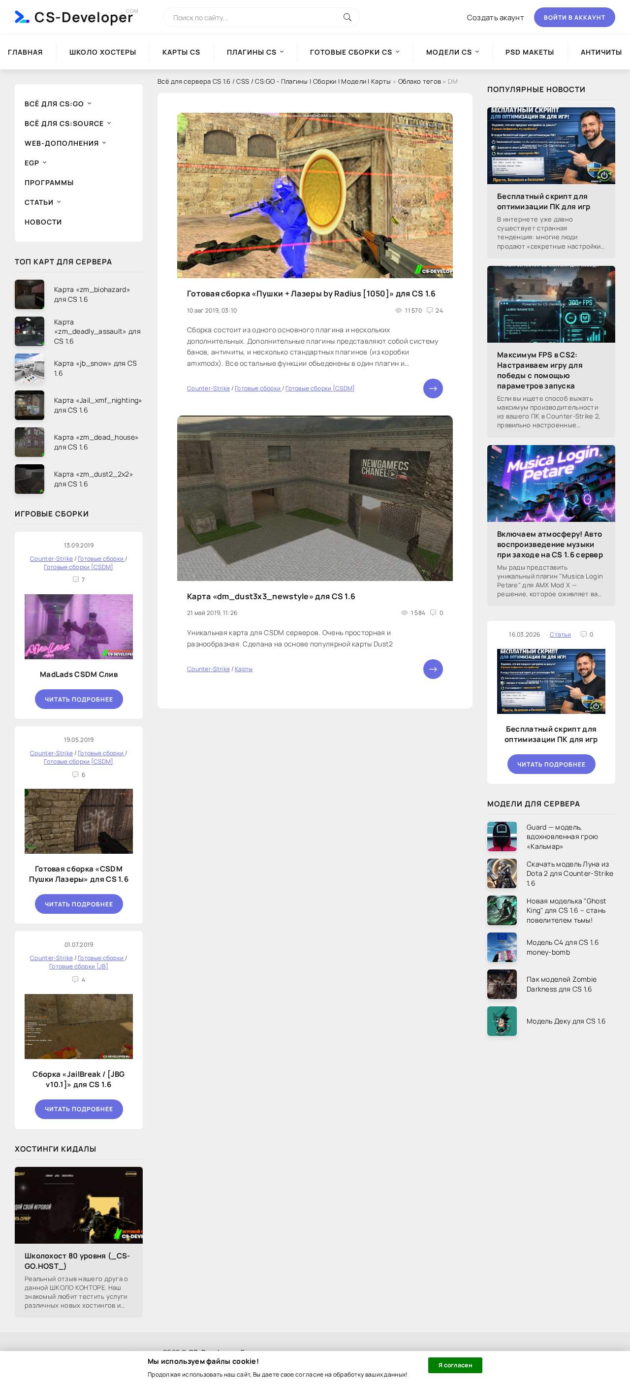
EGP (32, 162)
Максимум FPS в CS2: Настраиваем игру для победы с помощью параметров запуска (540, 370)
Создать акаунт (495, 17)
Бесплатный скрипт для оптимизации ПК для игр (544, 201)
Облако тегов (419, 81)
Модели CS (449, 52)
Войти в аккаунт (574, 17)
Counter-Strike (208, 388)
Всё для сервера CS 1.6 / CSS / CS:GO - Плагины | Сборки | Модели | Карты (274, 81)
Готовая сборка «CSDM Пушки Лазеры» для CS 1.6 (78, 874)
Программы (49, 182)
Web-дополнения (62, 143)
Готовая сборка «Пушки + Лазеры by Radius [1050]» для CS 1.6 (311, 293)
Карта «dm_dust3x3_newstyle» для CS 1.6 (271, 596)
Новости (43, 221)
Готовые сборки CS (351, 52)
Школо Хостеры (102, 52)
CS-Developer (83, 16)
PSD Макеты (529, 52)
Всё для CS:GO (54, 103)
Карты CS (181, 52)
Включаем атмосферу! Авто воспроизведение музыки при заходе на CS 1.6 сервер (550, 544)
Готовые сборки (258, 388)
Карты (244, 669)
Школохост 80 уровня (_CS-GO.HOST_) (77, 1261)
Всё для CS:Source (64, 123)
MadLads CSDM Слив (79, 674)
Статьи (39, 202)
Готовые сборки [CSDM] (320, 388)
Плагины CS (252, 52)
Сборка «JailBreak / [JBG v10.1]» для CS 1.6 (78, 1079)
